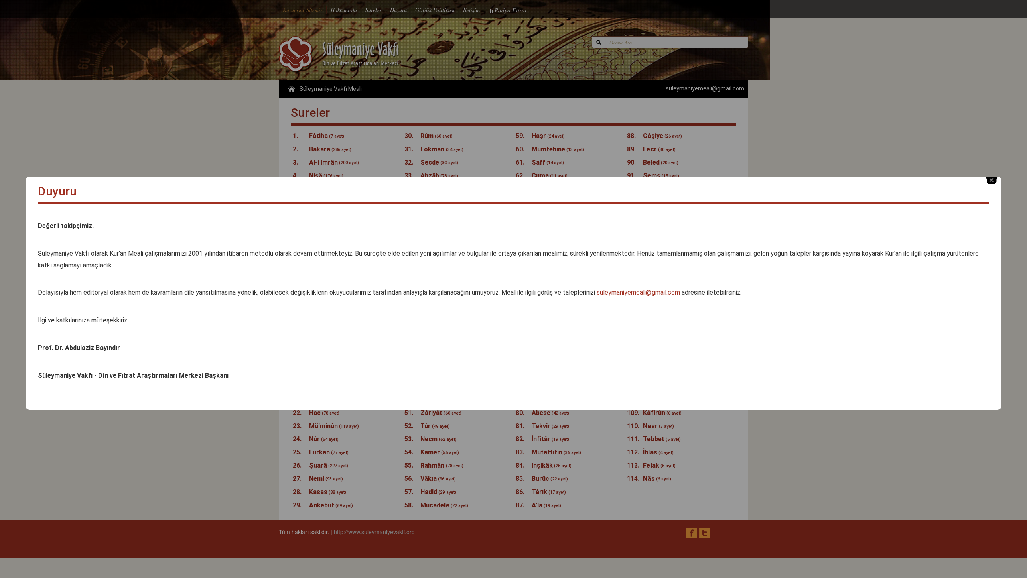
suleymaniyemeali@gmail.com (638, 292)
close (991, 180)
